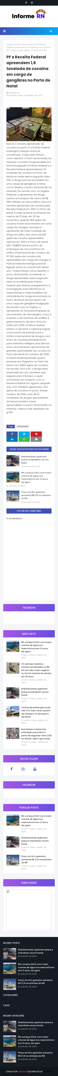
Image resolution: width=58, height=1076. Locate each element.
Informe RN (27, 44)
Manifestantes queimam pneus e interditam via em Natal (35, 459)
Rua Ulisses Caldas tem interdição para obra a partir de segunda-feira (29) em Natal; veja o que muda (36, 734)
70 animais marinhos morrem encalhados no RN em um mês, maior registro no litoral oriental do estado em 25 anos (36, 670)
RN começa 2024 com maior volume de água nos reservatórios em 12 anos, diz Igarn (36, 477)
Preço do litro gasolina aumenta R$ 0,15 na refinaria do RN (36, 495)
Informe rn (13, 92)
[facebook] (26, 2)
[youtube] (35, 769)
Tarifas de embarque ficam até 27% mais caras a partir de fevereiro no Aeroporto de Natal (35, 712)
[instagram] (32, 2)
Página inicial (13, 44)
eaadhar (22, 1071)
